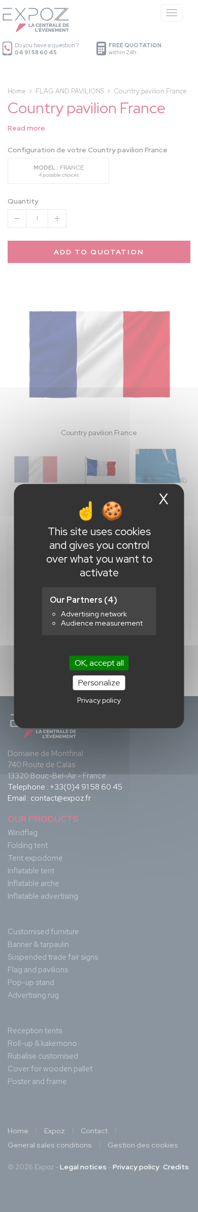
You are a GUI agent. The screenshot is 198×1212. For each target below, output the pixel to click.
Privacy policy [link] (99, 700)
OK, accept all (99, 663)
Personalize (99, 682)
